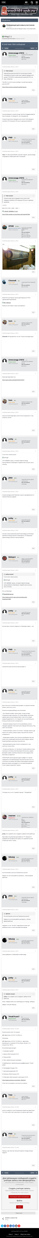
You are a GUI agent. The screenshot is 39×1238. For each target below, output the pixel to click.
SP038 (11, 226)
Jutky (10, 439)
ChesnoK (12, 280)
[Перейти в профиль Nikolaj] (4, 858)
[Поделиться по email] (16, 1226)
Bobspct (12, 557)
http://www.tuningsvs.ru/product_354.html (14, 1080)
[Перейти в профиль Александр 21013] (4, 54)
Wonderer (13, 38)
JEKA (10, 478)
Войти (19, 1207)
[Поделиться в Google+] (8, 1226)
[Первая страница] (2, 48)
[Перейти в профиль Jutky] (4, 440)
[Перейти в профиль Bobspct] (4, 558)
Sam (10, 321)
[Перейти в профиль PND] (4, 139)
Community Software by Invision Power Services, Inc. (19, 1236)
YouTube (23, 821)
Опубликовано (10, 67)
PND (10, 137)
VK (22, 231)
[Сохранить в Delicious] (13, 1226)
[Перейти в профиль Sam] (4, 322)
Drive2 (23, 229)
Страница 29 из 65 (19, 48)
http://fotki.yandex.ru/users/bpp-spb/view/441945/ (16, 214)
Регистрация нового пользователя (19, 1196)
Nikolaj (11, 857)
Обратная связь (25, 1234)
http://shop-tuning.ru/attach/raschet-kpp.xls (14, 87)
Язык (10, 1234)
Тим (10, 98)
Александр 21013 (16, 53)
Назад (6, 48)
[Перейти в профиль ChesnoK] (4, 282)
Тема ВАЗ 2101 (17, 1231)
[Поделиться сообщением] (35, 67)
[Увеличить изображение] (18, 257)
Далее (32, 48)
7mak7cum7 (13, 1016)
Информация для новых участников (20, 25)
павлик (11, 815)
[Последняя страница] (36, 48)
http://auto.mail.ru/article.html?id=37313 (13, 380)
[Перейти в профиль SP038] (4, 25)
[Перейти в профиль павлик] (4, 817)
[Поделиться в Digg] (10, 1226)
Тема (16, 1234)
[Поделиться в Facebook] (5, 1226)
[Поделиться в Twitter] (2, 1226)
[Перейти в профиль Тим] (4, 100)
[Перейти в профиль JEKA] (4, 479)
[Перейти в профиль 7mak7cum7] (4, 1018)
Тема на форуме (26, 235)
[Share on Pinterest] (19, 1226)
